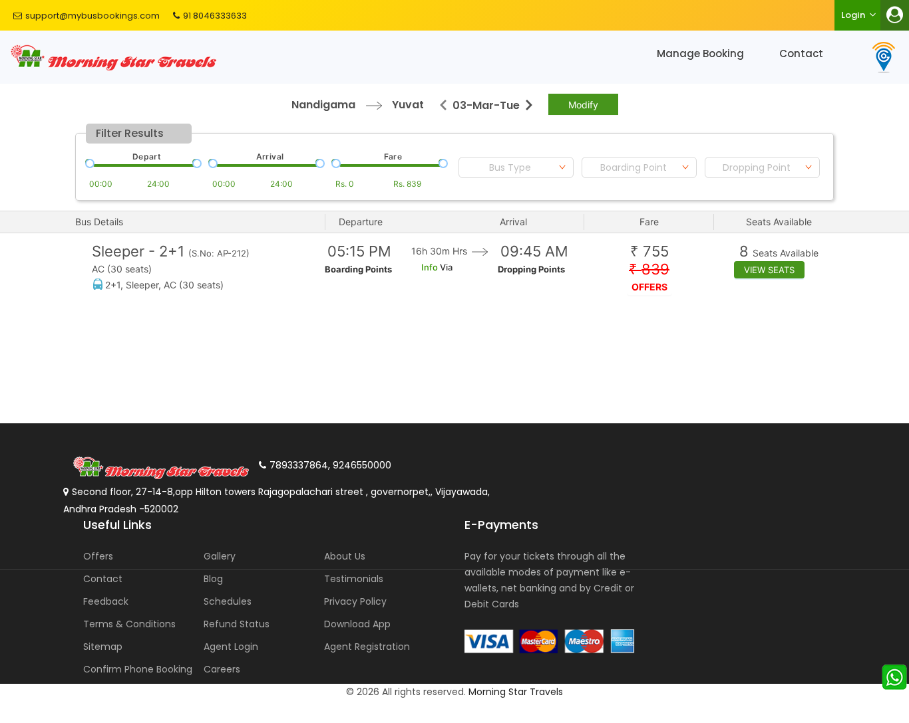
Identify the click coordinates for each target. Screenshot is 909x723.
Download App (357, 624)
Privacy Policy (355, 601)
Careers (222, 669)
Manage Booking (700, 53)
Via (445, 267)
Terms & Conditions (129, 624)
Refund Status (237, 624)
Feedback (105, 601)
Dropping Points (531, 269)
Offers (98, 556)
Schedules (228, 601)
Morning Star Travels (515, 691)
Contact (801, 53)
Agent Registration (367, 646)
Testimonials (353, 578)
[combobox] (516, 167)
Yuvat (408, 104)
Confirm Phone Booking (137, 669)
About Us (344, 556)
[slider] (88, 162)
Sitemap (102, 646)
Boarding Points (358, 269)
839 (649, 269)
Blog (213, 578)
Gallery (220, 556)
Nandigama (323, 104)
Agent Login (231, 646)
